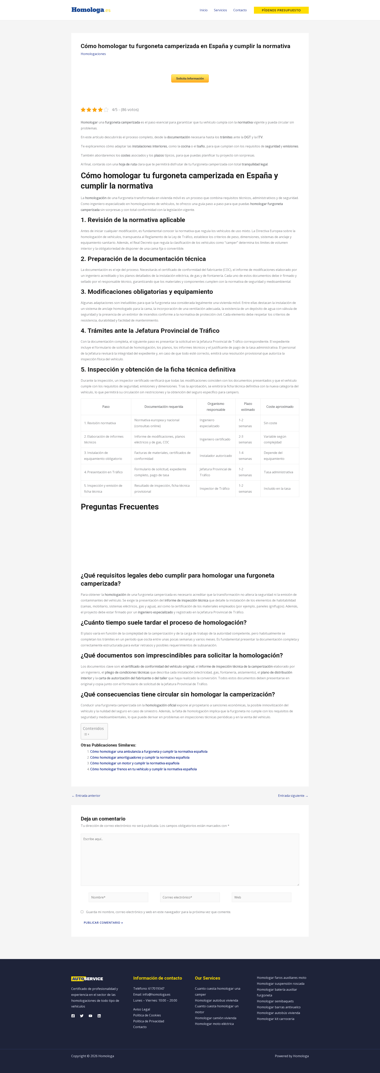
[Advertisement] (190, 543)
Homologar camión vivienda (215, 1018)
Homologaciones (93, 54)
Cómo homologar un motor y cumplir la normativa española (134, 763)
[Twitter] (82, 1016)
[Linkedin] (99, 1016)
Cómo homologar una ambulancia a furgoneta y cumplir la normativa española (148, 751)
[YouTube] (90, 1016)
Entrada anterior (86, 795)
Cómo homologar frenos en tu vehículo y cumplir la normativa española (143, 769)
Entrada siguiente (293, 795)
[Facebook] (73, 1016)
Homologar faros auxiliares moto (281, 977)
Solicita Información (190, 78)
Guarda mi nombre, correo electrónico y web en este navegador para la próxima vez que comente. (158, 912)
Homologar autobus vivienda (216, 1000)
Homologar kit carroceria (275, 1019)
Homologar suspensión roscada (280, 983)
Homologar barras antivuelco (279, 1007)
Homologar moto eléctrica (214, 1024)
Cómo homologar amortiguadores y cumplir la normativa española (139, 757)
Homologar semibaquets (275, 1001)
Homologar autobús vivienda (278, 1013)
